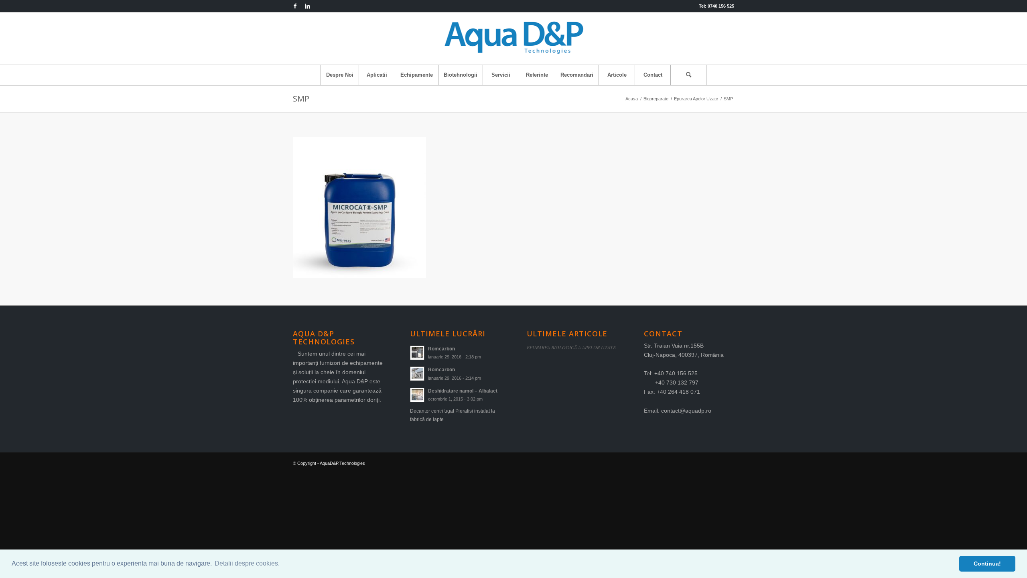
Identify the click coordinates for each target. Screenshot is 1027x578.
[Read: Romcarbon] (417, 353)
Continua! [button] (987, 563)
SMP (301, 98)
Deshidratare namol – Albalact (462, 391)
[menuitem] (340, 75)
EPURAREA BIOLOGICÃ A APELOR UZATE (571, 347)
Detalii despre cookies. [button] (247, 563)
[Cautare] (688, 75)
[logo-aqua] (514, 38)
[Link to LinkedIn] (307, 6)
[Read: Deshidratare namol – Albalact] (417, 395)
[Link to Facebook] (295, 6)
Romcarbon (441, 349)
